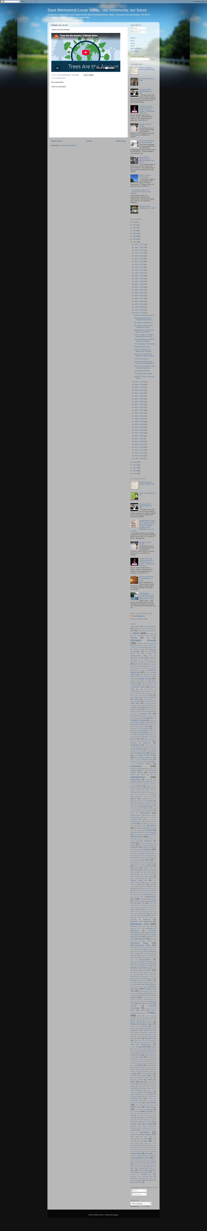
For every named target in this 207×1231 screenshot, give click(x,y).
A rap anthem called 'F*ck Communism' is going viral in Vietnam (140, 191)
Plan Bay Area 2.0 (145, 1003)
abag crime (150, 633)
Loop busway (141, 892)
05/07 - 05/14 (139, 407)
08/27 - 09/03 (139, 295)
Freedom (144, 799)
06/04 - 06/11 (139, 396)
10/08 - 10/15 (139, 278)
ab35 (154, 630)
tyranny (132, 1162)
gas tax (143, 805)
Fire (140, 790)
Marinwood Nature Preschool (145, 934)
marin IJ (151, 913)
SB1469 (139, 1077)
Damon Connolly (138, 732)
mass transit (147, 951)
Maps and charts (136, 48)
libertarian (150, 886)
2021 (135, 230)
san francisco (136, 1067)
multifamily (144, 976)
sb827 (132, 1082)
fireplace (147, 790)
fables (139, 786)
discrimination (143, 751)
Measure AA (143, 955)
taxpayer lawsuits (144, 1143)
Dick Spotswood (138, 749)
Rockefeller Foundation (144, 1059)
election (143, 770)
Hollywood (139, 830)
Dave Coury (140, 736)
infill (131, 849)
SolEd (147, 1111)
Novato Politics (145, 984)
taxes (145, 1141)
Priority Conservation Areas (140, 1022)
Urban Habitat (150, 1164)
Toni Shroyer (145, 1151)
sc (148, 1082)
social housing (139, 1109)
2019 (135, 236)
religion (153, 1047)
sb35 (154, 1077)
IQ (155, 851)
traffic (147, 1153)
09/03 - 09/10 (139, 293)
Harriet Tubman (152, 821)
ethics (134, 783)
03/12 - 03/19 (139, 430)
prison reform (134, 1026)
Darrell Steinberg (145, 734)
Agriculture (133, 647)
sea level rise (142, 1086)
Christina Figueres (149, 701)
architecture (152, 658)
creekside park (152, 724)
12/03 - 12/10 (139, 256)
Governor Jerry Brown (149, 817)
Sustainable (133, 1139)
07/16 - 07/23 (139, 313)
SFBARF (150, 1094)
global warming (134, 811)
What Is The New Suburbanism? (145, 176)
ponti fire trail (149, 1016)
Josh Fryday (142, 862)
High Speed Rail (139, 828)
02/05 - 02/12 (139, 444)
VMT (139, 1170)
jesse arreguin (134, 860)
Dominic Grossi (134, 759)
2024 (135, 222)
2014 (135, 468)
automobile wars (135, 662)
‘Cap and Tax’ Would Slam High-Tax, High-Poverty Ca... (144, 355)
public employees (141, 1034)
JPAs (137, 864)
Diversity (153, 753)
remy (141, 1049)
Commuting (136, 718)
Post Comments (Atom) (69, 145)
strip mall (141, 1128)
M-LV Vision (139, 897)
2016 (135, 462)
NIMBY (149, 980)
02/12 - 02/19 (139, 441)
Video (132, 1170)
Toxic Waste (134, 51)
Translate (146, 1206)
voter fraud (146, 1170)
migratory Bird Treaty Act (146, 964)
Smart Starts (149, 1105)
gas (137, 805)
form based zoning (138, 794)
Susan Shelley (148, 1136)
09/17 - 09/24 (139, 287)
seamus (151, 1086)
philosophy (133, 1001)
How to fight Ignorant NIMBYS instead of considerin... (144, 340)
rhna (131, 1053)
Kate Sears (134, 868)
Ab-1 (145, 630)
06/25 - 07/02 (139, 387)
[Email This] (84, 75)
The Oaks (145, 1147)
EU (140, 783)
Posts (135, 28)
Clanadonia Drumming (141, 346)
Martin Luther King (135, 951)
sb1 (152, 1076)
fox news (147, 794)
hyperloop (151, 845)
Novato (135, 984)
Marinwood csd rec (136, 928)
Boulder (148, 674)
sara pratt (153, 1071)
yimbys (147, 1180)
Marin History (143, 913)
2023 (135, 225)
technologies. (145, 1145)
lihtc (137, 888)
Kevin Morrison (135, 872)
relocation (135, 1049)
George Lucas (148, 809)
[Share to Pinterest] (93, 75)
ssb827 (150, 1117)
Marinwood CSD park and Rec (141, 926)
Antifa (150, 655)
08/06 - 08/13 (139, 304)
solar (139, 1111)
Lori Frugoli (151, 892)
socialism (149, 1109)
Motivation (136, 970)
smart (139, 1102)
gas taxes (151, 805)
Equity (147, 779)
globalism (142, 811)
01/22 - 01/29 (139, 450)
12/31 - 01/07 (139, 244)
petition (141, 999)
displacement (141, 753)
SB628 (150, 1080)
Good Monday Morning (142, 371)
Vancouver (151, 1168)
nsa (139, 986)
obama (144, 986)
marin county (135, 909)
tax (138, 1141)
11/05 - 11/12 (139, 267)
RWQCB (140, 1065)
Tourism (153, 1151)
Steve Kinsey (147, 1124)
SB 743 (139, 1076)
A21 (132, 631)
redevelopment (146, 1044)
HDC (141, 823)
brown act (143, 681)
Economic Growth (144, 763)
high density (151, 826)
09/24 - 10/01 (139, 284)
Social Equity (150, 1107)
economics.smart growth (137, 768)
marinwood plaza (139, 939)
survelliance (134, 1134)
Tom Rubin (143, 1149)
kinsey (146, 872)
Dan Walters (133, 734)
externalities (147, 783)
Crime (147, 726)
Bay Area (152, 662)
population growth (148, 1018)
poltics (139, 1016)
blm (145, 670)
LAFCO (151, 874)
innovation (138, 849)
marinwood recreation (145, 941)
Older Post (121, 141)
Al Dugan (141, 647)
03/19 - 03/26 (139, 427)
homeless (148, 830)
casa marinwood (135, 697)
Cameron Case (143, 691)
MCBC (132, 953)
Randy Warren (138, 1040)
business (151, 683)
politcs (143, 1010)
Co (151, 709)
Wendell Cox (146, 1174)
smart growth (151, 1102)
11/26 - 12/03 (139, 259)
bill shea (139, 670)
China (138, 701)
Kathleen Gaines (148, 868)
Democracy (147, 743)
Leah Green (140, 884)
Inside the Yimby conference (143, 315)
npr (155, 984)
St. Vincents (140, 1119)
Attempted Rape (148, 660)
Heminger (148, 823)
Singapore (150, 1098)
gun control (150, 819)
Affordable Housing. (142, 645)
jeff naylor (133, 857)
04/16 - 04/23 (139, 416)
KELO (142, 870)
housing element (136, 837)
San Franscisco (147, 1067)
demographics (135, 745)
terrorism (138, 1147)
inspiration (147, 849)
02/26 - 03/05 (139, 436)
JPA (131, 864)
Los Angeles (133, 894)
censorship (152, 697)
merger (147, 957)
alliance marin (151, 647)
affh (148, 638)
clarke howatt (136, 707)
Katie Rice (133, 870)
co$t (138, 711)
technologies (134, 1145)
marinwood (147, 919)
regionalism (142, 1047)
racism (139, 1038)
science (148, 1084)
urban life (133, 1166)
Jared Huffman (145, 855)
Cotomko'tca (141, 724)
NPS (134, 986)
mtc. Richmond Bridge (136, 974)
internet (146, 851)
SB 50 (132, 1076)
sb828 (142, 1082)
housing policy (149, 839)
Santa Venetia (144, 1071)
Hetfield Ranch (140, 826)
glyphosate (150, 811)
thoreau (152, 1147)
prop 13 (151, 1028)
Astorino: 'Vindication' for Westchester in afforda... (143, 350)
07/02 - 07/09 (139, 384)
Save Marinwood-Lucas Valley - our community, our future (97, 10)
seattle (132, 1088)
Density (138, 747)
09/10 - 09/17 (139, 290)
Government (144, 813)
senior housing (135, 1094)
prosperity (135, 1032)
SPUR (144, 1117)
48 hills (135, 628)
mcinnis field (145, 953)
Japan (137, 855)
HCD (134, 823)
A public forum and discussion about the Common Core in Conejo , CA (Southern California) (147, 109)
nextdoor (141, 980)
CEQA (136, 699)
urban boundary (138, 1164)
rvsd (133, 1065)
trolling (152, 1160)
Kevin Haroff (150, 870)
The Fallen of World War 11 (143, 323)
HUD (132, 843)
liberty (132, 888)
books (141, 674)
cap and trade (134, 693)
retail (152, 1051)
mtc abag (143, 972)
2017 (135, 242)
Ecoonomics (150, 768)
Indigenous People (148, 847)
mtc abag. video (134, 972)
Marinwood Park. (151, 936)
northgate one (152, 982)
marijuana (151, 901)
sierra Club (148, 1096)
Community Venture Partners (148, 716)
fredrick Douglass (143, 796)
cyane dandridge (142, 730)
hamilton (132, 821)
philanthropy (150, 999)
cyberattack (153, 730)
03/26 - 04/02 (139, 424)
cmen (146, 709)
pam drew (133, 993)
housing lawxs (152, 836)
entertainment (137, 777)
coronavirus (136, 722)
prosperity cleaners (147, 1032)
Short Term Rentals (136, 1096)
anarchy (146, 651)
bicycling (142, 666)
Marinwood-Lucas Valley (140, 945)
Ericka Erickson (145, 782)
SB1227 (132, 1077)
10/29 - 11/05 (139, 270)
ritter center (139, 1057)
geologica (138, 809)
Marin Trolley (149, 917)
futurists (144, 800)
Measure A (133, 955)
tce (152, 1143)
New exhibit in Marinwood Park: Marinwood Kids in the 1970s (146, 159)
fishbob (142, 792)
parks (154, 993)
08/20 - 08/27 (139, 298)
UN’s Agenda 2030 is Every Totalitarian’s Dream (143, 326)
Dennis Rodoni (149, 745)
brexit (148, 676)
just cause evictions (139, 866)
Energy (143, 774)
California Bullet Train (150, 685)
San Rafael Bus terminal (146, 1069)
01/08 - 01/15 (139, 456)
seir (150, 1088)
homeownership (135, 832)
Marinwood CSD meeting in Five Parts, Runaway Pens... (144, 362)
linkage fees (144, 888)
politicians (142, 1013)
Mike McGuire (134, 966)
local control (152, 890)
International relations (136, 851)
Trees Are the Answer (141, 359)
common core (145, 714)
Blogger (115, 1215)
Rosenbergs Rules (144, 1061)
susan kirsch (134, 1136)
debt (134, 740)
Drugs (150, 761)
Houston (132, 841)
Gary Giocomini (146, 803)
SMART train (135, 1107)
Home (89, 141)
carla (134, 695)
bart (145, 662)
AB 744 (139, 630)
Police (132, 1010)
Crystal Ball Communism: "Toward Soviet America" (143, 319)
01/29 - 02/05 (139, 447)
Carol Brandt (141, 695)
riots (131, 1057)
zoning (140, 1182)
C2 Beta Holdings (135, 685)
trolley (145, 1160)
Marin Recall (152, 915)
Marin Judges (134, 915)
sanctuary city (134, 1071)
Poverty (151, 1020)
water (147, 1172)
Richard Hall (136, 1055)
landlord (132, 878)
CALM (141, 689)
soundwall (133, 1115)
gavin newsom (134, 807)
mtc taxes (151, 972)
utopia (143, 1168)
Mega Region (133, 957)
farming (152, 788)
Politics (152, 1012)
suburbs (133, 1130)
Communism (134, 716)
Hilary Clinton (150, 828)
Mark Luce (140, 949)
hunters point (142, 845)
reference (133, 1047)
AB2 (149, 631)
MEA (152, 953)
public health (152, 1034)
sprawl (139, 1117)
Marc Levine (151, 899)
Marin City (141, 903)
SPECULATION (145, 1115)
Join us (132, 43)
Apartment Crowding (137, 658)
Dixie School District (147, 755)
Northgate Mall (142, 982)
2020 (135, 233)
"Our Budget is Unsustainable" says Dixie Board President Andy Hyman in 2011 (146, 595)
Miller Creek (138, 968)
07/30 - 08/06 (139, 307)
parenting (141, 993)
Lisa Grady (153, 888)
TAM (146, 1139)
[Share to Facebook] (90, 75)
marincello (133, 919)
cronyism (146, 728)
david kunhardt (135, 739)
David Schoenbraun (150, 738)
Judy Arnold (151, 864)
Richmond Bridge (149, 1055)
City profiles (147, 703)
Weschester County (136, 1176)
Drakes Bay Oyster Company (138, 761)
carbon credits (152, 693)
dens (131, 747)
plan (146, 1001)
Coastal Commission (147, 711)
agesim (152, 645)
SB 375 (149, 1073)
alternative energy (139, 649)
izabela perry (135, 853)
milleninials (143, 966)
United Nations (142, 1162)
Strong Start (150, 1128)
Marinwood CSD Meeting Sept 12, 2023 (147, 207)
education (133, 770)
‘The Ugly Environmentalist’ (143, 373)
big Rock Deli (152, 666)
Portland (132, 1020)
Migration (134, 963)
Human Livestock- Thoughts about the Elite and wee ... (144, 335)
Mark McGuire (150, 949)
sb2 (145, 1077)
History (132, 830)
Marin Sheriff (137, 917)
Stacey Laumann (151, 1119)
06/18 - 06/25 (139, 390)
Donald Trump (147, 759)
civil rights (142, 705)
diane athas (153, 747)
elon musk (150, 770)
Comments (137, 32)
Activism (133, 638)
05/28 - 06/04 (139, 399)
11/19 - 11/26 (139, 261)
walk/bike (140, 1172)
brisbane (133, 681)
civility (149, 705)
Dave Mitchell (150, 736)
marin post (143, 915)
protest (132, 1034)
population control (135, 1018)
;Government (134, 626)
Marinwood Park (136, 936)
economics (136, 766)
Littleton (134, 890)
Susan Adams (145, 1134)
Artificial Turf (136, 660)
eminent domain (136, 772)
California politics (139, 687)
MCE (137, 953)
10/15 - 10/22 (139, 276)
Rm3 (148, 1057)
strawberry (133, 1126)
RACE (132, 1038)
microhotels (133, 961)
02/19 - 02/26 (139, 438)
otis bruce (148, 991)
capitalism (143, 693)
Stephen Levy (146, 1121)
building (143, 683)
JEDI (152, 855)
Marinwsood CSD (135, 947)
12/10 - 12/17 (139, 253)
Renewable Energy (151, 1049)
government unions (136, 815)
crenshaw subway (137, 726)
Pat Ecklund (136, 995)
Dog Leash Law (146, 757)
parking (148, 993)
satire (135, 1073)
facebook (148, 786)
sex (144, 1094)
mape (142, 899)
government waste (149, 815)
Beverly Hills (133, 666)
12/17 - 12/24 (139, 250)
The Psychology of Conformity (144, 344)
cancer (152, 691)
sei (146, 1088)
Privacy (144, 1026)
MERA (141, 957)
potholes (142, 1020)
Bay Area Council (139, 664)
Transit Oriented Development (146, 1155)
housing (153, 832)
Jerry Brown (150, 857)
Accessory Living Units (145, 635)
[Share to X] (88, 75)
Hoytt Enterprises (145, 841)
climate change (135, 709)
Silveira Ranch (138, 1098)
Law (139, 882)
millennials (152, 966)
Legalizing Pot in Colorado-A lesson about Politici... (143, 331)
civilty (154, 705)
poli (152, 1008)
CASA (150, 695)
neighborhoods (147, 978)
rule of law (141, 1063)
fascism (132, 790)
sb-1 (145, 1076)
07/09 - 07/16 (139, 382)
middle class (152, 962)
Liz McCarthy (142, 890)
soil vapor (133, 1111)
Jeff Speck (141, 857)
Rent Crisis (145, 1051)
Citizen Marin (135, 703)
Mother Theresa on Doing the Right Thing (146, 68)
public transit (148, 1036)
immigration (134, 847)
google (132, 813)
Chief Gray (146, 699)
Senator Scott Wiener (144, 1092)
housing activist (138, 834)
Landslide (141, 878)
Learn (151, 884)
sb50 (141, 1080)
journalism (151, 862)
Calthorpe (133, 691)
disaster (135, 751)
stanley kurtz (136, 1121)
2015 (135, 465)
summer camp (145, 1130)
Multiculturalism (134, 976)
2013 (135, 470)
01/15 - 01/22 (139, 453)
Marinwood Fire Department (141, 921)
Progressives (141, 1028)
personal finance (146, 997)
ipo (151, 851)
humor (132, 845)
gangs (150, 801)
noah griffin (133, 982)
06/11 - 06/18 (139, 393)
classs (152, 707)
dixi (135, 755)
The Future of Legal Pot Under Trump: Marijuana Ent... (144, 367)
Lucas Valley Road (144, 894)
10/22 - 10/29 (139, 273)
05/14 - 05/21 (139, 404)
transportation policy (141, 1158)
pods (146, 1008)
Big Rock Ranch (137, 668)
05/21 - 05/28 (139, 402)
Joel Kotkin (145, 860)
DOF (136, 757)
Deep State (144, 741)
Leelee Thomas (134, 886)
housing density (149, 834)
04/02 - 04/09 (139, 421)
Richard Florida (152, 1053)
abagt (131, 635)
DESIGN (144, 747)
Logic (134, 892)
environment (61, 78)
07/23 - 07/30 (139, 310)
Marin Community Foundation (145, 907)
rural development (151, 1063)
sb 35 (142, 1073)
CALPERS (150, 689)
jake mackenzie (146, 853)
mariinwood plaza (139, 901)
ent (151, 774)
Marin (132, 903)
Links (132, 46)
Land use (148, 876)
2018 (135, 239)
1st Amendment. (150, 626)
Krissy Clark (143, 874)
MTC (149, 970)
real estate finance (141, 1042)
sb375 (134, 1079)
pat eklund (145, 995)
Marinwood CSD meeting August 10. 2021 (145, 91)
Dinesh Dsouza (151, 749)
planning (133, 1006)
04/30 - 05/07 (139, 410)
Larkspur (150, 878)
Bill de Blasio (147, 668)
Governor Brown (135, 817)
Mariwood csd (146, 947)
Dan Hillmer (151, 732)
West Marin (149, 1176)
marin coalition (140, 905)
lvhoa (154, 894)
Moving (143, 970)
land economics (135, 876)
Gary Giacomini (135, 803)
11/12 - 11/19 (139, 264)
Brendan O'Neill (141, 676)
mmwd (154, 968)
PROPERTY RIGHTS (149, 1030)
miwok (148, 968)
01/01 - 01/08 (139, 458)
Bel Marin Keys (150, 664)
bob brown (148, 672)
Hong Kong (145, 832)
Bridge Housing (145, 679)
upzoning (153, 1162)
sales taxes (152, 1065)
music (151, 976)
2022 (135, 228)
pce (152, 995)
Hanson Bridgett (141, 821)
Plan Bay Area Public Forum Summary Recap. (146, 578)
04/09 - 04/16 (139, 419)
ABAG (136, 633)
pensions (133, 997)
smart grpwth (139, 1105)
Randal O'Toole (150, 1038)
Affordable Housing (143, 640)
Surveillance (144, 1132)
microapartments (145, 959)
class (146, 707)
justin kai (150, 866)
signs (154, 1096)
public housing (137, 1036)
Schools (140, 1084)
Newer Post (56, 141)
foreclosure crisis (151, 792)
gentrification (144, 807)
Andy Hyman (146, 653)
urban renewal (143, 1166)
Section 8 (140, 1088)
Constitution (153, 720)
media (151, 955)
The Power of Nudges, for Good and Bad (147, 141)
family (145, 788)
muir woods (149, 974)
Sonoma (139, 1113)
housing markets (137, 839)
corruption (147, 722)
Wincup (132, 1180)
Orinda (141, 991)
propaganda (134, 1030)
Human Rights (144, 843)
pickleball (140, 1001)
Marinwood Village (139, 943)
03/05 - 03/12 (139, 433)
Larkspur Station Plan (138, 880)
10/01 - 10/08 (139, 281)
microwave (142, 962)
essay (154, 781)
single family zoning (136, 1100)
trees (140, 1160)
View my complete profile (138, 619)
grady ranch (137, 819)
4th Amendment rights (145, 628)
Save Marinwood (139, 616)
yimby (139, 1180)
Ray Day (147, 1040)
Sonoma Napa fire (149, 1113)
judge (143, 864)
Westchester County (136, 1178)
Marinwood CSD (139, 924)
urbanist (136, 1168)
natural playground (135, 978)
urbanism (153, 1166)
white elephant (150, 1178)
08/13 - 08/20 (139, 301)
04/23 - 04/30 (139, 413)
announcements (135, 656)
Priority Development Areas (141, 1024)
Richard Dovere (140, 1053)
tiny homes (133, 1149)
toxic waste (137, 1153)
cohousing (133, 713)
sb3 (149, 1077)
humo (152, 843)
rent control (136, 1051)
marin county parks (144, 911)
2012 (135, 473)
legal (143, 886)
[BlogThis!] (86, 75)
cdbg (144, 697)
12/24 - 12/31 (139, 247)
